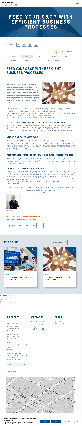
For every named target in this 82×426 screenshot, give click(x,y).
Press (40, 60)
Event (67, 57)
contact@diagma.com (12, 302)
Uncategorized (53, 60)
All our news (57, 242)
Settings (67, 421)
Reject (56, 421)
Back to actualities (67, 52)
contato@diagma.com (13, 359)
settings (23, 424)
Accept (45, 421)
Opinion (13, 60)
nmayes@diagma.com (13, 328)
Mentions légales (11, 371)
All (27, 57)
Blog (40, 57)
